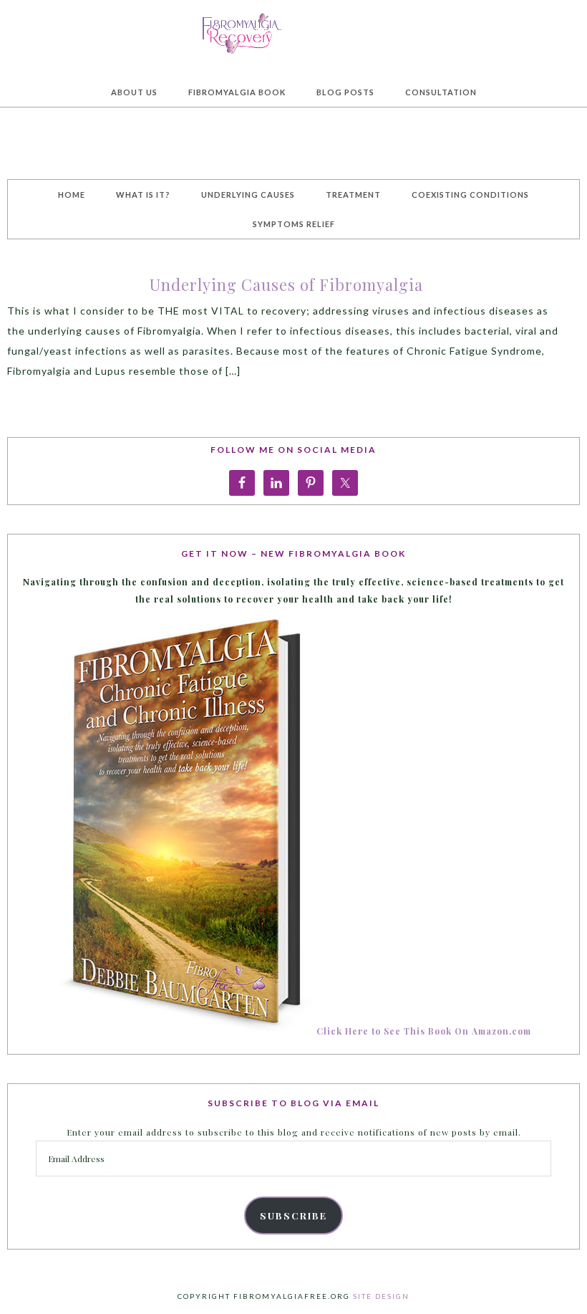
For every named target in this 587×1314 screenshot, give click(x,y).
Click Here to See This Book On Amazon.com (423, 1031)
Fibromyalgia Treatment (293, 31)
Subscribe (293, 1215)
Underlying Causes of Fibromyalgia (286, 284)
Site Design (381, 1296)
